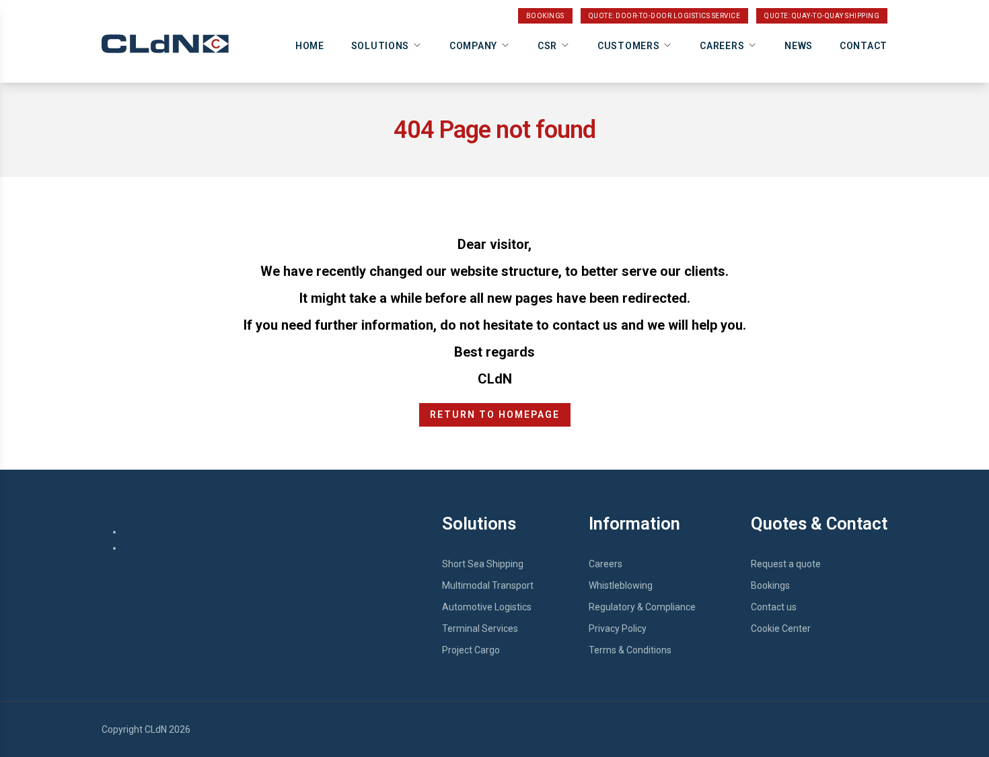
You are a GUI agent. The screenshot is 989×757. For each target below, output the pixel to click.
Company (473, 45)
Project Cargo (471, 650)
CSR (547, 45)
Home (309, 45)
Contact (863, 45)
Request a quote (786, 563)
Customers (628, 45)
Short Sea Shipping (482, 563)
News (798, 45)
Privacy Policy (618, 628)
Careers (722, 45)
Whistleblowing (621, 585)
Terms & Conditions (630, 650)
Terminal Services (480, 628)
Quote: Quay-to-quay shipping (821, 16)
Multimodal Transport (488, 585)
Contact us (774, 607)
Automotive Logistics (487, 607)
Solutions (380, 45)
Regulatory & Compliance (642, 607)
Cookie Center (781, 628)
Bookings (545, 16)
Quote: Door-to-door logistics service (665, 16)
